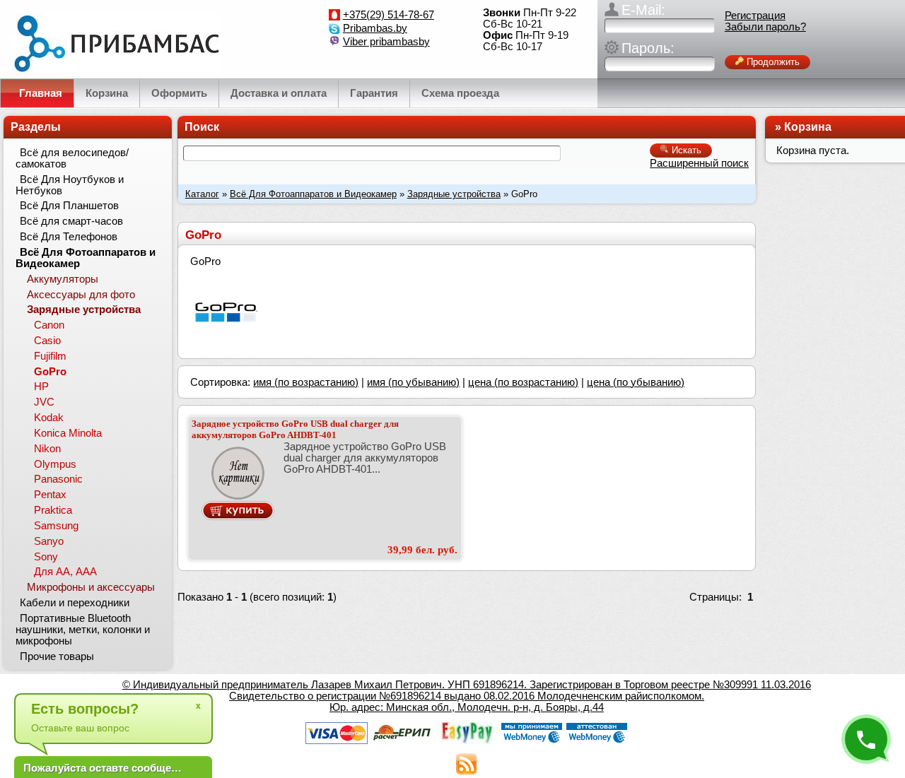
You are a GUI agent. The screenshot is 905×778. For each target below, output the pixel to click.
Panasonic (58, 479)
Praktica (53, 510)
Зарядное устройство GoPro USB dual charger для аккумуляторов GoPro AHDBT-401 (295, 429)
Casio (47, 340)
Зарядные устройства (454, 194)
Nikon (47, 448)
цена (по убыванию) (635, 382)
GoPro (50, 371)
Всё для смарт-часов (71, 221)
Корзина (807, 127)
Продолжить (772, 62)
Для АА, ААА (65, 571)
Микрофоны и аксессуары (91, 587)
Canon (49, 325)
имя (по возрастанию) (305, 382)
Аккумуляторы (62, 279)
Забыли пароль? (765, 27)
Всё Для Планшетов (69, 205)
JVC (44, 402)
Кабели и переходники (74, 602)
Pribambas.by (375, 28)
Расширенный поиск (699, 163)
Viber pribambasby (386, 41)
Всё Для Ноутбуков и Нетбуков (70, 185)
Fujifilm (50, 356)
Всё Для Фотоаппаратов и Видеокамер (313, 194)
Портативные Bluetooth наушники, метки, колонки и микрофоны (83, 630)
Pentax (50, 494)
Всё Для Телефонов (68, 236)
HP (41, 386)
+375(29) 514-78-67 (388, 14)
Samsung (56, 525)
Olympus (55, 464)
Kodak (49, 417)
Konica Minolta (68, 433)
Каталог (202, 194)
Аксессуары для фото (81, 294)
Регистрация (755, 15)
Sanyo (49, 541)
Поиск (202, 127)
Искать (685, 150)
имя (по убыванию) (413, 382)
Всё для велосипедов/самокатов (72, 158)
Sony (46, 556)
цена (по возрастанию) (523, 382)
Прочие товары (57, 656)
